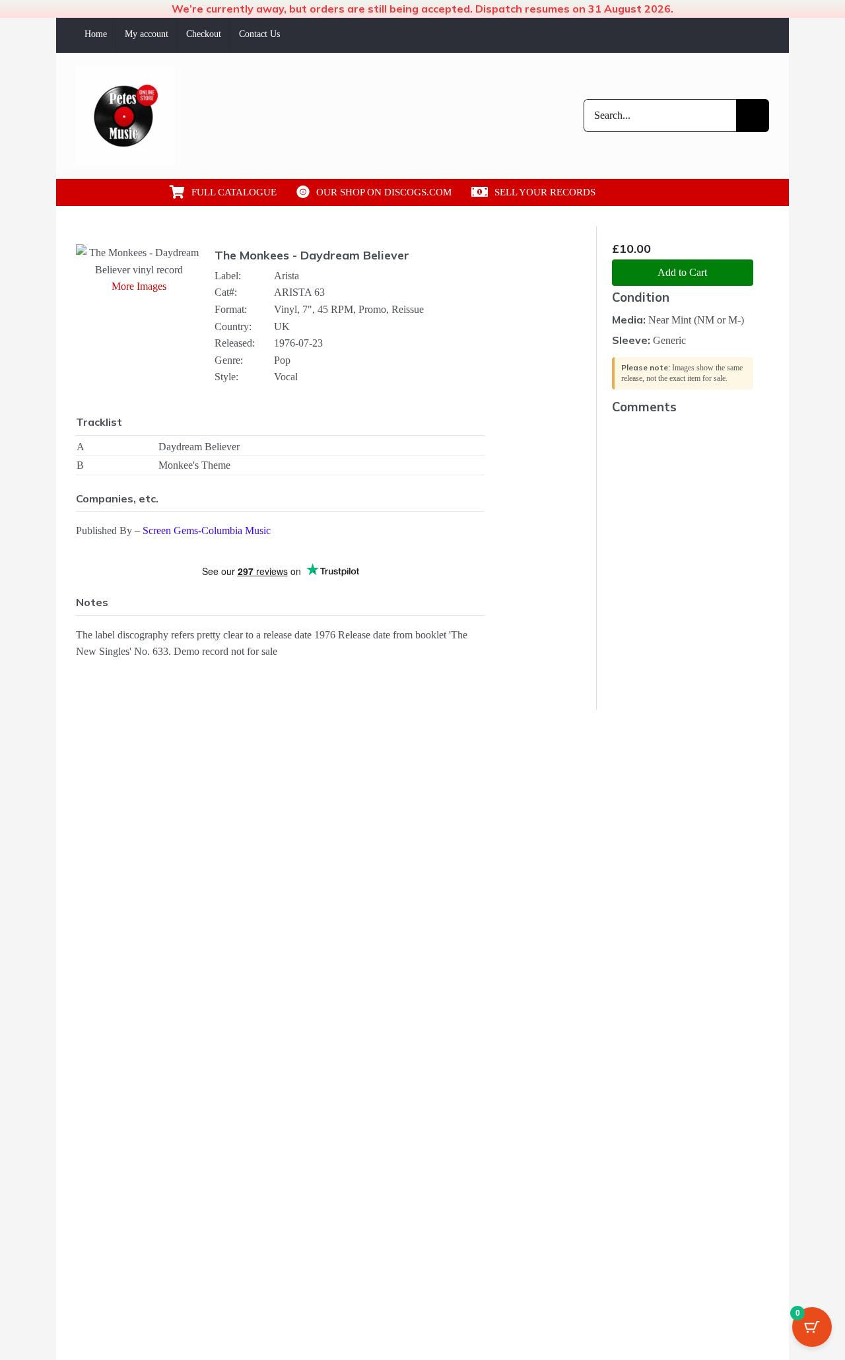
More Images (139, 286)
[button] (652, 192)
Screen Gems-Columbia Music (207, 530)
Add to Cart (682, 272)
